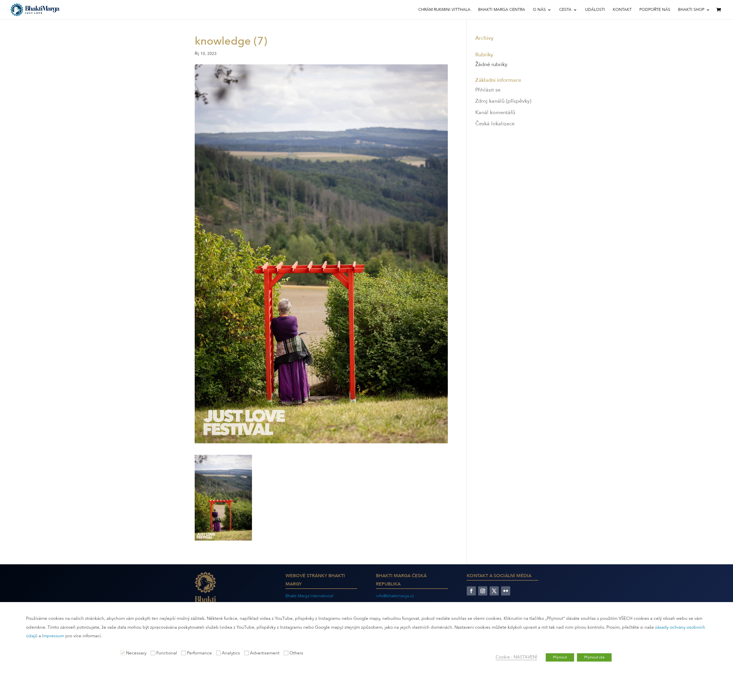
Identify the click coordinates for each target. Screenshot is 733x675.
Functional (166, 653)
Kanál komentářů (495, 112)
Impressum (53, 636)
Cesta (565, 10)
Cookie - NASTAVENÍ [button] (516, 657)
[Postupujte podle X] (494, 590)
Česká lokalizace (495, 123)
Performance (199, 653)
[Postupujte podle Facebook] (471, 590)
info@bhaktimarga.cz (395, 596)
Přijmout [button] (560, 657)
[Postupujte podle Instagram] (482, 590)
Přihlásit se (488, 90)
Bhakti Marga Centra (501, 10)
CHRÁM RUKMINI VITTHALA (444, 10)
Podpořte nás (654, 10)
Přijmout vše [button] (594, 657)
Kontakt (622, 10)
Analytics (231, 653)
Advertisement (264, 653)
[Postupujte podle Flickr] (505, 590)
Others (296, 653)
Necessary (136, 653)
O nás (539, 10)
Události (595, 10)
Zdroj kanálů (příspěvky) (503, 101)
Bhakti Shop (691, 10)
